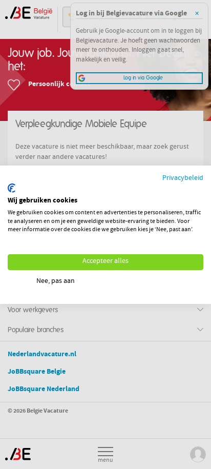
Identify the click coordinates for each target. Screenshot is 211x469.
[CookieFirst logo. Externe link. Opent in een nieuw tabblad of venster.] (11, 188)
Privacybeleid (182, 178)
